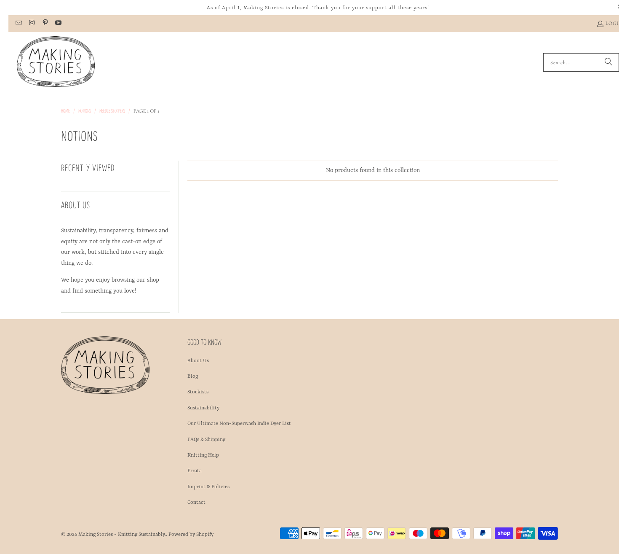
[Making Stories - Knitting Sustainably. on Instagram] (31, 24)
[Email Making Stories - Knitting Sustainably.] (18, 24)
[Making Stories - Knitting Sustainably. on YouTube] (57, 24)
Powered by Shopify (190, 535)
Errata (194, 471)
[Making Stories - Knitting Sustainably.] (56, 62)
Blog (192, 376)
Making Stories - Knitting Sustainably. (122, 535)
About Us (198, 361)
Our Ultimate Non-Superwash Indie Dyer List (239, 424)
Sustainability (203, 408)
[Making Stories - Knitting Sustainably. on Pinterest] (44, 24)
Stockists (197, 392)
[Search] (608, 62)
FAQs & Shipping (206, 440)
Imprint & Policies (208, 487)
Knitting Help (203, 455)
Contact (196, 503)
